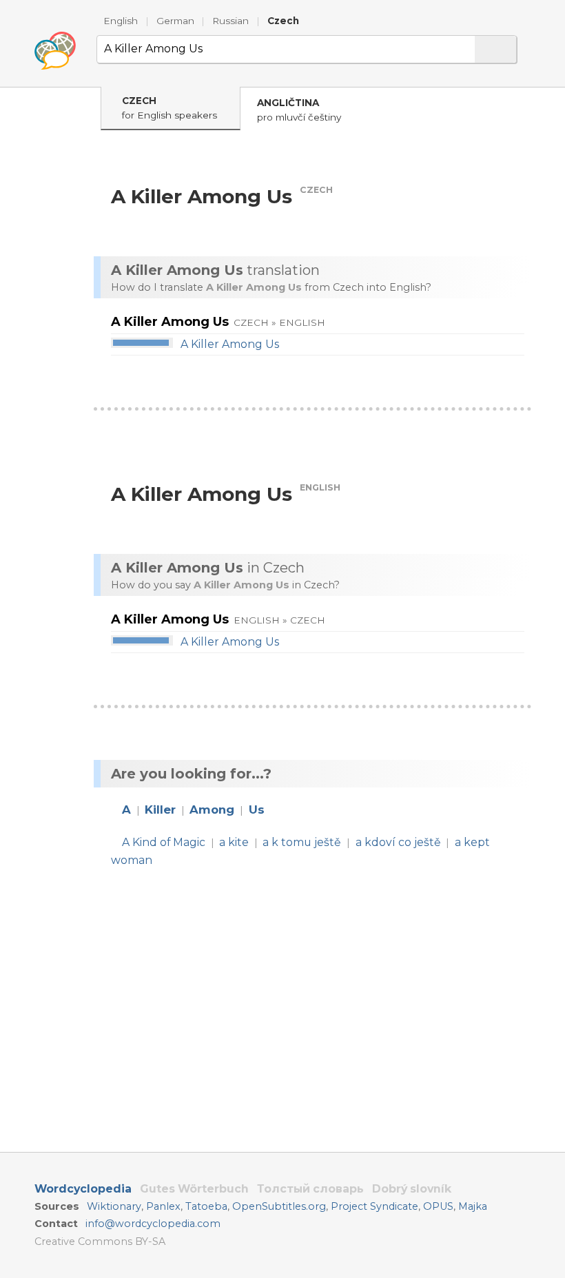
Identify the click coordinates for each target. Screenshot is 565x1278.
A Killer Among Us (230, 344)
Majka (472, 1206)
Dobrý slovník (411, 1188)
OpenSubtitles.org (279, 1206)
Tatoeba (206, 1206)
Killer (160, 809)
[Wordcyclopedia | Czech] (55, 51)
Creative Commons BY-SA (99, 1241)
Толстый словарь (310, 1188)
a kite (234, 842)
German (175, 20)
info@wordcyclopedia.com (152, 1223)
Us (257, 809)
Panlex (163, 1206)
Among (211, 809)
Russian (230, 20)
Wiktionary (114, 1206)
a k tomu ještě (302, 842)
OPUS (438, 1206)
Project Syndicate (374, 1206)
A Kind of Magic (163, 842)
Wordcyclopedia (83, 1188)
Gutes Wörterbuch (194, 1188)
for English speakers (169, 108)
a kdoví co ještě (398, 842)
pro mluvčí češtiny (299, 110)
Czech (283, 20)
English (120, 20)
